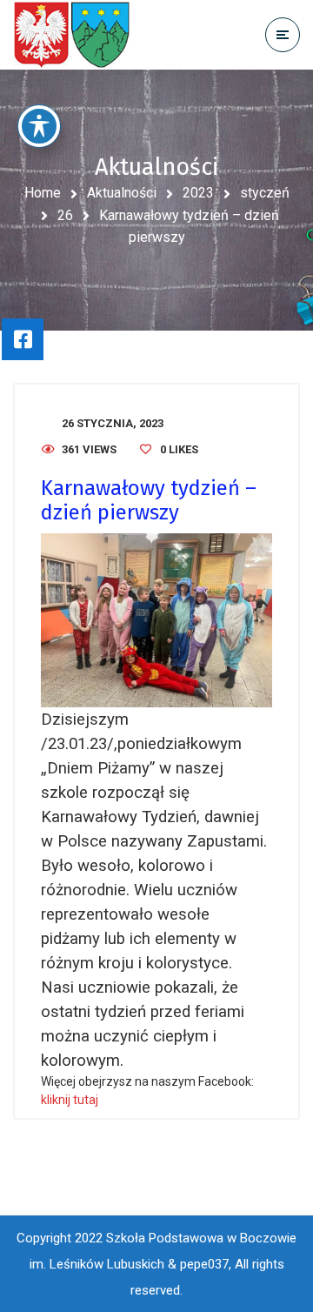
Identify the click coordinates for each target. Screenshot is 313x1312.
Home (42, 192)
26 (65, 215)
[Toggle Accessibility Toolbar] (39, 126)
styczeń (265, 192)
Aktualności (121, 192)
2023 (198, 192)
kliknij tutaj (69, 1100)
